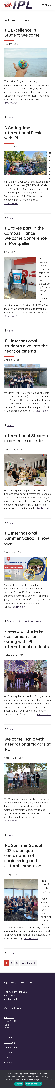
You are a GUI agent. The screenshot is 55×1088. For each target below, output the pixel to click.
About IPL (9, 1037)
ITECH (7, 1028)
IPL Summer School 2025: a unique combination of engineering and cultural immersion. (23, 855)
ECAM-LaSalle (11, 1021)
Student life (10, 1052)
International (10, 1047)
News (10, 117)
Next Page (27, 963)
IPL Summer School (25, 621)
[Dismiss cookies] (51, 1079)
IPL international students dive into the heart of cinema (26, 346)
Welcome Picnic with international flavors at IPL (27, 744)
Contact (8, 1062)
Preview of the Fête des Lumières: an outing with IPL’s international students (26, 639)
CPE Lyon (9, 1017)
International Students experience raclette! (26, 438)
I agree (19, 1084)
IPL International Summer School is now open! (26, 538)
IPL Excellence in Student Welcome (21, 32)
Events (10, 425)
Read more (10, 102)
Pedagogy (9, 1042)
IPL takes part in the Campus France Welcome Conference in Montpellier (25, 235)
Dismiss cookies (33, 1084)
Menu (48, 5)
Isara (6, 1024)
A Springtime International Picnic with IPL (23, 133)
